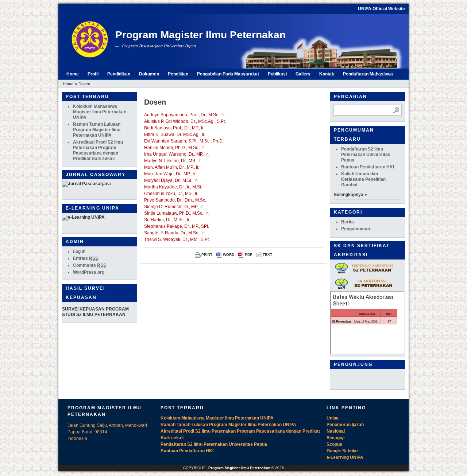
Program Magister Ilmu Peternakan (200, 34)
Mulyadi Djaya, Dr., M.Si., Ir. (171, 180)
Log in (79, 251)
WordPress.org (88, 272)
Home (72, 74)
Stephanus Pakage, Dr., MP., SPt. (176, 226)
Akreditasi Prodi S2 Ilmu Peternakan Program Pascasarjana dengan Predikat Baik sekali (98, 150)
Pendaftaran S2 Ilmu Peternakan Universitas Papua (365, 155)
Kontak (326, 74)
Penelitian (178, 74)
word (228, 255)
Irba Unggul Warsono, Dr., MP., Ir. (176, 154)
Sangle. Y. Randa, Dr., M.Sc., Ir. (174, 232)
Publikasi (277, 74)
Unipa (333, 418)
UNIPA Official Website (381, 8)
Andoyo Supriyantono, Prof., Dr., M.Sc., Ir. (184, 114)
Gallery (303, 74)
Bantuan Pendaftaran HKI (367, 166)
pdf (248, 255)
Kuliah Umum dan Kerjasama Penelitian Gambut (363, 179)
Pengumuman (355, 228)
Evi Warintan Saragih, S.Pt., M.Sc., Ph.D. (184, 141)
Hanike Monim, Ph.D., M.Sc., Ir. (174, 147)
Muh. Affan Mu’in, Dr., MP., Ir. (171, 167)
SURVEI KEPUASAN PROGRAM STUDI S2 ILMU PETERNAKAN (95, 312)
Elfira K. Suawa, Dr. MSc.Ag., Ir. (174, 134)
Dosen (84, 84)
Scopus (334, 444)
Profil (93, 74)
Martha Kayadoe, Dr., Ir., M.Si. (173, 187)
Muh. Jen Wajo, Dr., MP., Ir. (170, 173)
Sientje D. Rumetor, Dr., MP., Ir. (174, 206)
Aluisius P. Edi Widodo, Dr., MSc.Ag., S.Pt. (185, 121)
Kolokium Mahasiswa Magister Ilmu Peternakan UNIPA (99, 112)
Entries (85, 258)
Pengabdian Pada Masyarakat (228, 74)
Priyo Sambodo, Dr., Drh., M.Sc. (175, 200)
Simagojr (336, 437)
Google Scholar (342, 450)
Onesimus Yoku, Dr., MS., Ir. (171, 193)
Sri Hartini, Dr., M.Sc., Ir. (167, 219)
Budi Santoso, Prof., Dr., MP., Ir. (174, 127)
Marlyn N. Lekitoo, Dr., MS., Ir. (173, 160)
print (206, 255)
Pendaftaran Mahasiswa (368, 74)
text (267, 255)
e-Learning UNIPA (345, 457)
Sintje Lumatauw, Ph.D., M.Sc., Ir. (176, 213)
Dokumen (149, 74)
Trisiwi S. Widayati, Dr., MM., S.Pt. (177, 239)
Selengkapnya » (350, 194)
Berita (347, 222)
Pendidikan (118, 74)
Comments (89, 265)
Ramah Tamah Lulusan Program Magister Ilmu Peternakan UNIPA (96, 130)
